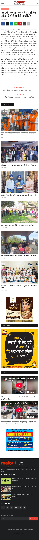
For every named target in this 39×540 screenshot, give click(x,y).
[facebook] (3, 507)
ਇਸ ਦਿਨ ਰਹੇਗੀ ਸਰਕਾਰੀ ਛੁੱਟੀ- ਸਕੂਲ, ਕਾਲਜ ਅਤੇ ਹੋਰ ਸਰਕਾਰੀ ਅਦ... (24, 479)
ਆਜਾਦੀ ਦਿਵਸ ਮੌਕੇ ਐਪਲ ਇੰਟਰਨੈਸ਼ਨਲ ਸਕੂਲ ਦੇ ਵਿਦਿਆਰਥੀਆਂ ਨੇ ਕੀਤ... (19, 287)
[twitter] (7, 507)
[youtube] (16, 507)
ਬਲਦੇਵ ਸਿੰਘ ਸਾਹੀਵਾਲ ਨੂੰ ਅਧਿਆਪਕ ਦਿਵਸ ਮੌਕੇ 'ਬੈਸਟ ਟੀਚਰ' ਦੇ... (19, 195)
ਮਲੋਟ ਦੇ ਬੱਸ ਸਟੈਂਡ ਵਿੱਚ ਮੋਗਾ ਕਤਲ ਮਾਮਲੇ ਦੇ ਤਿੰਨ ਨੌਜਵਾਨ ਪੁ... (24, 487)
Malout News (5, 8)
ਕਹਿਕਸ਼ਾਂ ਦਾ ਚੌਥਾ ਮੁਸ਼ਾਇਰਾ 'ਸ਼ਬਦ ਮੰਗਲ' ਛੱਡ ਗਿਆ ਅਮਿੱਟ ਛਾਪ (18, 165)
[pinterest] (20, 507)
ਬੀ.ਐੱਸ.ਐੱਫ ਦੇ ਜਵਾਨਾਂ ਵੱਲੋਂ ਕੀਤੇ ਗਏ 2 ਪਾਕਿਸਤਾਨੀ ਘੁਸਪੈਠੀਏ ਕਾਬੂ (19, 90)
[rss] (24, 507)
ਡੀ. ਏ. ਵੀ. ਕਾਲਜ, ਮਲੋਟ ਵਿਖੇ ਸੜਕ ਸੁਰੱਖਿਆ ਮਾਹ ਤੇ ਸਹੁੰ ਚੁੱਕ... (18, 225)
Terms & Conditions (19, 533)
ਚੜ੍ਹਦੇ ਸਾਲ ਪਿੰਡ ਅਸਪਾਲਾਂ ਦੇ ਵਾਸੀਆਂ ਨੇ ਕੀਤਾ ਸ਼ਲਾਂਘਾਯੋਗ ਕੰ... (22, 495)
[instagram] (11, 507)
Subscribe (33, 519)
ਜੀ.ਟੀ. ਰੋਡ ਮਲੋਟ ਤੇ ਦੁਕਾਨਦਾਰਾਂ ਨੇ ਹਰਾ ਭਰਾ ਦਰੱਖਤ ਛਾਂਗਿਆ (19, 97)
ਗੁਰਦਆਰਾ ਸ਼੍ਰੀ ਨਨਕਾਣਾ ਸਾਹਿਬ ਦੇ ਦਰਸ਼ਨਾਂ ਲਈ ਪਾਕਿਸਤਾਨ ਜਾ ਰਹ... (18, 134)
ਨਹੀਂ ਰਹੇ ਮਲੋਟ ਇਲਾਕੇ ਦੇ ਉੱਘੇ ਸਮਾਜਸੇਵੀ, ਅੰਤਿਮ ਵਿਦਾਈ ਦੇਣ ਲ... (19, 255)
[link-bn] (19, 309)
